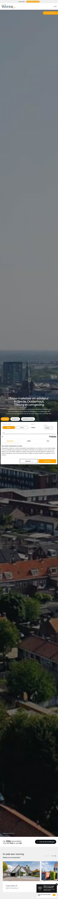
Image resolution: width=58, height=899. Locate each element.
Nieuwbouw (15, 419)
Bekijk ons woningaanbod (11, 857)
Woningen (5, 419)
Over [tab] (48, 440)
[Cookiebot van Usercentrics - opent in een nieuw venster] (50, 437)
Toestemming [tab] (10, 440)
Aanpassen (28, 461)
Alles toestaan (47, 461)
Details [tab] (29, 440)
